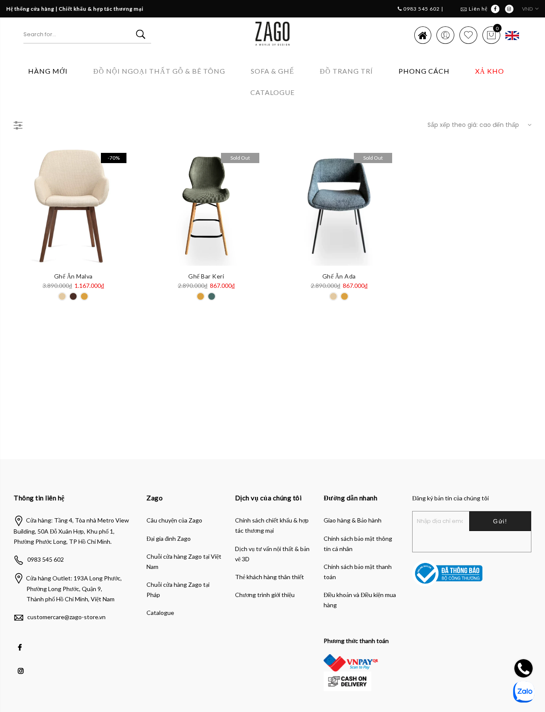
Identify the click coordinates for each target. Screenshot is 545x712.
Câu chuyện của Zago (174, 520)
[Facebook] (21, 641)
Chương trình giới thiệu (265, 594)
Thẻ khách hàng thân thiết (269, 576)
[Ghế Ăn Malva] (73, 206)
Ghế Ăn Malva (73, 276)
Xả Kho (489, 71)
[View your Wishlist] (468, 35)
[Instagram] (22, 664)
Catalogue (272, 92)
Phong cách (424, 71)
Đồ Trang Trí (346, 71)
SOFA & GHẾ (272, 71)
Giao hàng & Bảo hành (353, 520)
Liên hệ (478, 9)
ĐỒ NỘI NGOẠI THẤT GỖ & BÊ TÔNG (159, 71)
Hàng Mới (48, 71)
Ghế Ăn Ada (339, 276)
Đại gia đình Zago (168, 538)
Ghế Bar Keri (206, 276)
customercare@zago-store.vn (66, 616)
